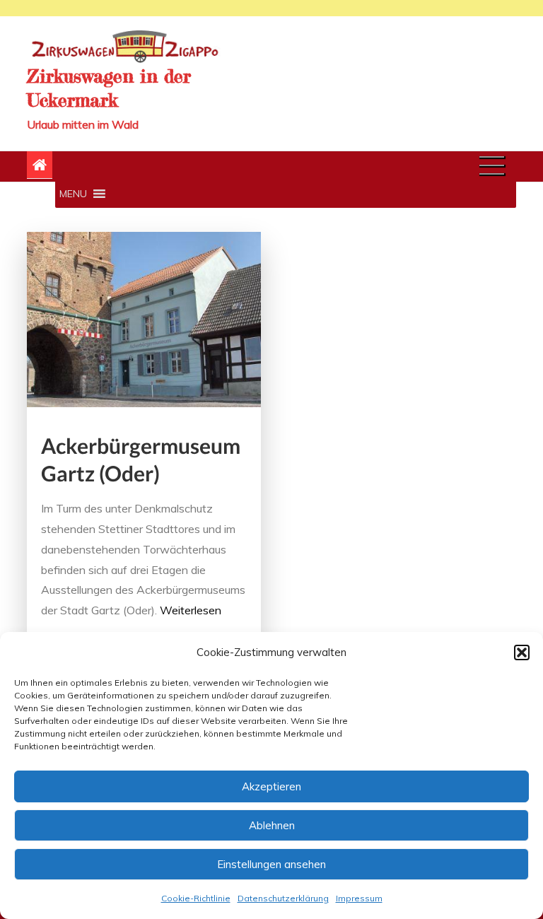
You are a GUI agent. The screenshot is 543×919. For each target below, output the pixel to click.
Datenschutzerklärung (283, 898)
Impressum (359, 898)
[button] (522, 652)
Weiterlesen (190, 610)
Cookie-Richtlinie (195, 898)
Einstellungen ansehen (271, 864)
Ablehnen (272, 825)
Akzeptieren (271, 786)
